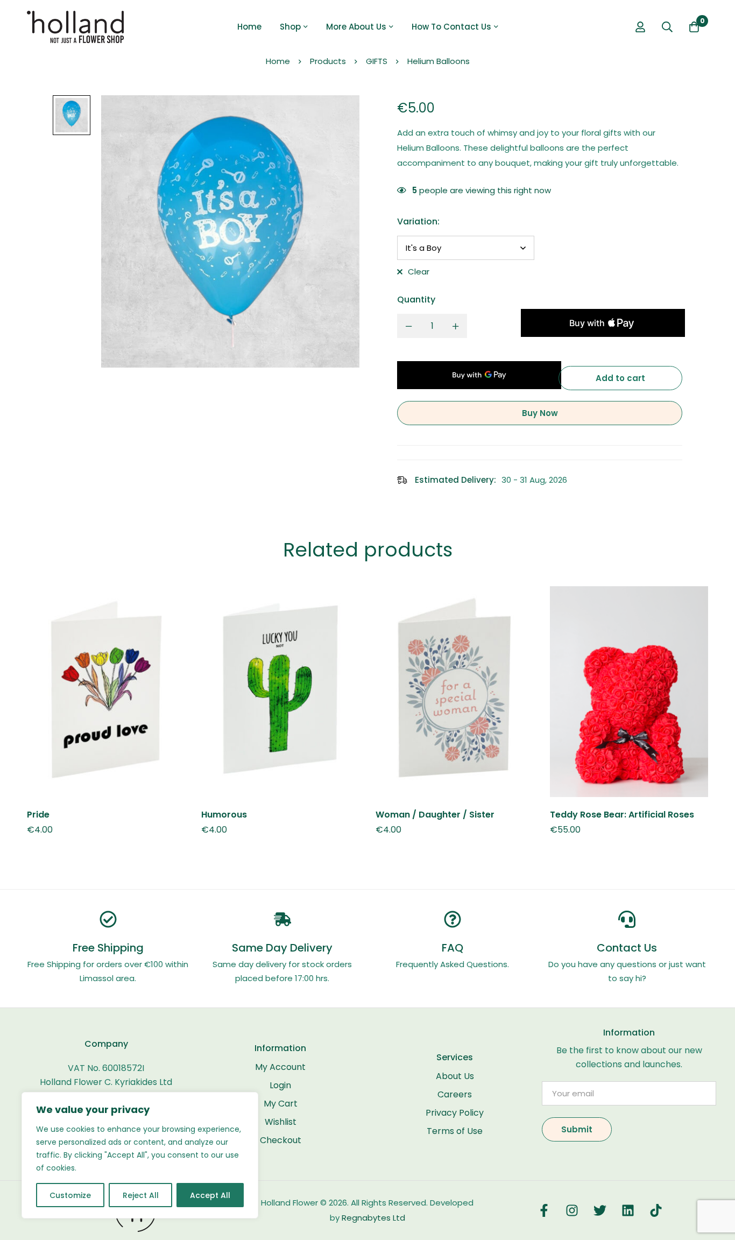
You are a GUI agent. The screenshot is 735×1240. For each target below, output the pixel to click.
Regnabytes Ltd (373, 1217)
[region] (140, 1155)
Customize (70, 1195)
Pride (38, 814)
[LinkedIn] (627, 1210)
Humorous (224, 814)
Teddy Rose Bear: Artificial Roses (622, 814)
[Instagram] (572, 1210)
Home (278, 61)
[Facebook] (544, 1210)
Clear (418, 271)
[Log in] (640, 27)
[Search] (667, 27)
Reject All (141, 1195)
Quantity (416, 299)
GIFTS (376, 61)
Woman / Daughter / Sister (435, 814)
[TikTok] (655, 1210)
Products (328, 61)
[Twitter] (599, 1210)
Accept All (210, 1195)
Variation (418, 221)
